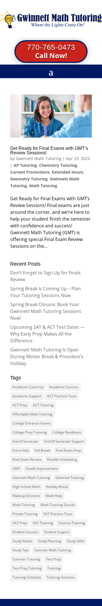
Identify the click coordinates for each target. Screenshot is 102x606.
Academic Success (63, 387)
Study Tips (20, 550)
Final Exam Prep (68, 450)
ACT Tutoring (43, 405)
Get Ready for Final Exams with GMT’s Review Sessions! (49, 150)
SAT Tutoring (43, 522)
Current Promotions (30, 172)
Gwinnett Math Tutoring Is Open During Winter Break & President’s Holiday (46, 356)
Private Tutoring (25, 513)
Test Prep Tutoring (27, 568)
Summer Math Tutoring (52, 550)
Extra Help (20, 450)
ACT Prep (19, 405)
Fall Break (42, 450)
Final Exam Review (26, 459)
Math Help (54, 495)
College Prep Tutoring (29, 432)
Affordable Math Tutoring (32, 414)
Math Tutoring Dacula (58, 504)
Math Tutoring (43, 185)
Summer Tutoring (26, 559)
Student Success (25, 532)
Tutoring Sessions (61, 577)
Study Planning (49, 541)
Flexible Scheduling (62, 459)
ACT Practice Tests (61, 396)
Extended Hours (67, 172)
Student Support (56, 532)
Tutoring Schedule (26, 577)
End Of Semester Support (64, 441)
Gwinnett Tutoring (70, 477)
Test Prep (53, 559)
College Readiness (66, 432)
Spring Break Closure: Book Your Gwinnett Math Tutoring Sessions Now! (45, 311)
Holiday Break (57, 486)
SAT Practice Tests (58, 513)
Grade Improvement (42, 468)
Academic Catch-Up (28, 387)
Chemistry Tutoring (58, 165)
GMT (16, 468)
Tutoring (54, 568)
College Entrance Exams (31, 423)
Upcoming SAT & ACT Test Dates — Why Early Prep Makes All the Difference (47, 334)
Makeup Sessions (26, 495)
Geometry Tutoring (29, 179)
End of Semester (25, 441)
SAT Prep (19, 522)
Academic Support (26, 396)
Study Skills (75, 541)
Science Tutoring (72, 522)
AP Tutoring (25, 165)
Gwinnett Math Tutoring (38, 158)
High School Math (26, 486)
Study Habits (22, 541)
